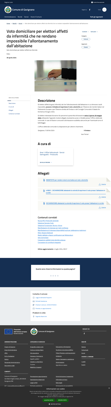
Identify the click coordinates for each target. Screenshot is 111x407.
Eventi (83, 365)
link (72, 396)
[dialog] (55, 396)
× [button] (109, 388)
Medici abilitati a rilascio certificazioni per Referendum (55, 235)
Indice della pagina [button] (14, 98)
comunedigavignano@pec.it (15, 386)
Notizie (84, 347)
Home (8, 23)
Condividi (84, 32)
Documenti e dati (10, 366)
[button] (55, 404)
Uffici (6, 353)
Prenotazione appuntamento (38, 376)
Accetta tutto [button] (48, 400)
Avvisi (20, 23)
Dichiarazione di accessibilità (64, 386)
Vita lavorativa (34, 353)
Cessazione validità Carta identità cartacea (51, 240)
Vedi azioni (93, 32)
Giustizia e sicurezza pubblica (64, 350)
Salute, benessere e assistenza (65, 359)
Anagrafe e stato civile (36, 347)
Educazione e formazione (63, 347)
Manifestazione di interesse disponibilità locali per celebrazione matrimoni (62, 230)
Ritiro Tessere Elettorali (45, 233)
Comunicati (85, 350)
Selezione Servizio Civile (46, 223)
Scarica (103, 184)
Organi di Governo (10, 347)
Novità (14, 23)
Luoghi (84, 362)
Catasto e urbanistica (36, 362)
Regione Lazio (9, 2)
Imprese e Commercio (36, 356)
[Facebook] (89, 9)
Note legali (59, 383)
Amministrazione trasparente (64, 376)
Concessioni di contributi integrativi (49, 242)
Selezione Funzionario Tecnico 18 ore (50, 225)
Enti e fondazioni (9, 356)
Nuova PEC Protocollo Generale (48, 221)
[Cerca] (104, 10)
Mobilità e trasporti (35, 367)
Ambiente (59, 356)
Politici (6, 359)
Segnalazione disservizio (37, 380)
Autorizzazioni (60, 362)
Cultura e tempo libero (36, 350)
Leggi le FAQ (33, 383)
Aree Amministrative (11, 350)
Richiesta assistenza (36, 386)
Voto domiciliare (43, 237)
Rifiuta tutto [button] (62, 400)
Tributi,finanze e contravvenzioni (65, 353)
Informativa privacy (61, 380)
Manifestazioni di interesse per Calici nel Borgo (53, 228)
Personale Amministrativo (12, 362)
